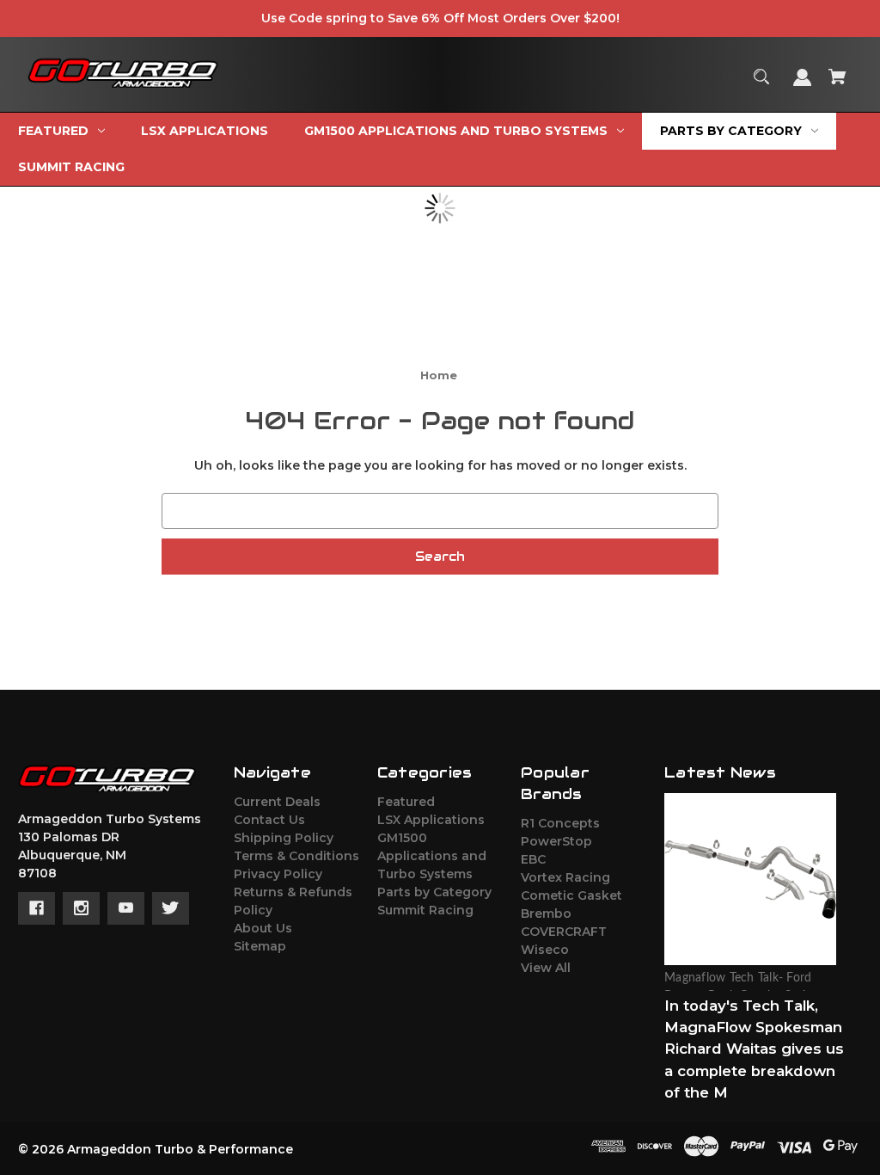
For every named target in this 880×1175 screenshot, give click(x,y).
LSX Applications (431, 819)
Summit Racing (425, 910)
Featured (406, 801)
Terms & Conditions (296, 856)
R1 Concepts (560, 823)
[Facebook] (37, 908)
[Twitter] (171, 908)
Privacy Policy (278, 874)
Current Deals (277, 801)
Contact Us (269, 819)
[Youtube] (126, 908)
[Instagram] (81, 908)
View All (546, 967)
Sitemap (260, 946)
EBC (533, 859)
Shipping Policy (283, 838)
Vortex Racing (565, 877)
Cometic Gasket (571, 895)
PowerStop (556, 841)
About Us (263, 928)
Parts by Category (434, 892)
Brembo (546, 913)
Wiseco (545, 949)
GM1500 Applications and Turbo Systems (431, 856)
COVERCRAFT (564, 931)
